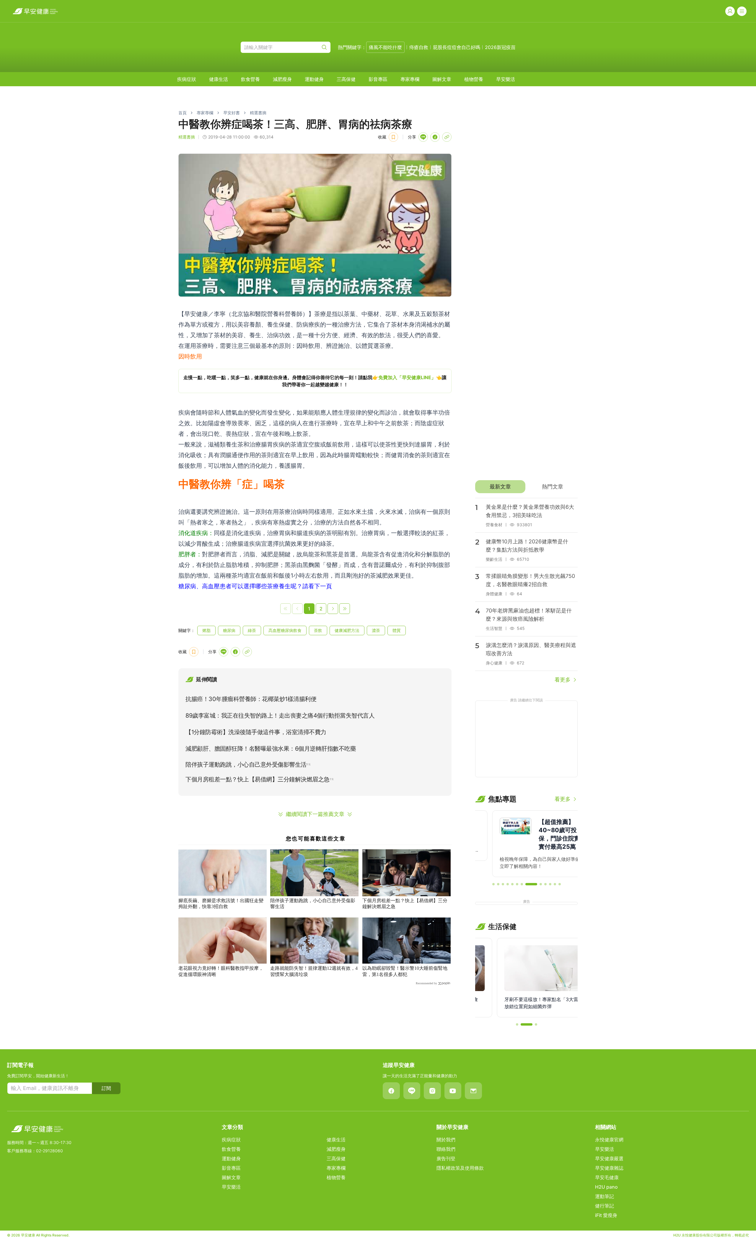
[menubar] (346, 79)
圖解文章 (441, 79)
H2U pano (606, 1187)
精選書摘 (258, 112)
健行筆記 (604, 1206)
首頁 (182, 112)
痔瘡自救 (418, 47)
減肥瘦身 (282, 79)
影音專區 (378, 79)
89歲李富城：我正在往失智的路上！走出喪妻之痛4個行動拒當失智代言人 (279, 715)
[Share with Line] (423, 137)
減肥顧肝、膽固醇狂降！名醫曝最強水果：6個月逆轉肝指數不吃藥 (270, 748)
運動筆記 (604, 1196)
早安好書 (231, 112)
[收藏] (393, 137)
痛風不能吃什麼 (385, 47)
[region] (315, 381)
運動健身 (314, 79)
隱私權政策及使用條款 (460, 1168)
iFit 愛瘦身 (606, 1215)
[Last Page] (344, 608)
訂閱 (106, 1088)
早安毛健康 (607, 1177)
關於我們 (445, 1140)
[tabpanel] (526, 591)
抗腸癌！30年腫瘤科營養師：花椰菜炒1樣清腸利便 (250, 699)
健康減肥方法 (347, 630)
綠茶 (252, 630)
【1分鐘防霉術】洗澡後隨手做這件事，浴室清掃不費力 (255, 732)
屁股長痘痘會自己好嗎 (456, 47)
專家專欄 (409, 79)
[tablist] (526, 486)
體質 (396, 630)
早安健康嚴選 (609, 1158)
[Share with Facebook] (435, 137)
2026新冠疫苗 (500, 47)
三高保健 (346, 79)
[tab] (500, 486)
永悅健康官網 (609, 1140)
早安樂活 (505, 79)
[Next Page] (333, 608)
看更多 (563, 680)
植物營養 (473, 79)
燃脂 (206, 630)
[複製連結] (447, 137)
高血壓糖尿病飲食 (285, 630)
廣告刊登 (445, 1158)
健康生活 (218, 79)
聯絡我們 (445, 1149)
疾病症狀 (186, 79)
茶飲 (318, 630)
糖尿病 (229, 630)
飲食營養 (250, 79)
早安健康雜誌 (609, 1168)
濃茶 (376, 630)
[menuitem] (186, 79)
